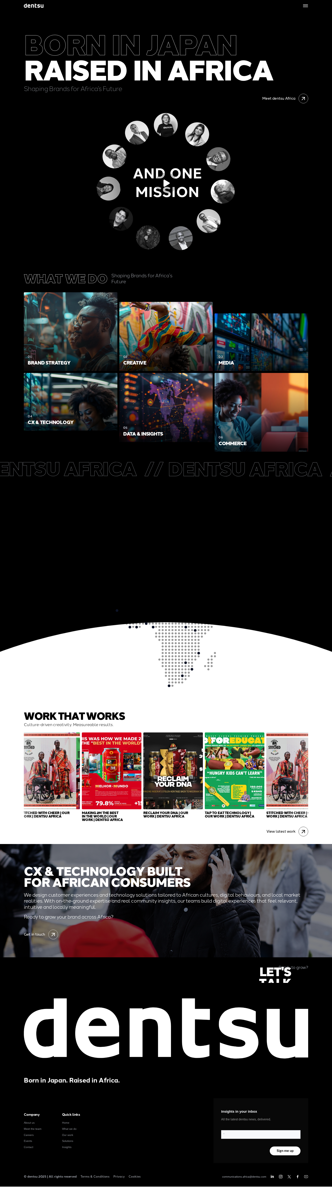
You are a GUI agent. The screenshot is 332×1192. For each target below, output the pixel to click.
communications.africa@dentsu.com (244, 1176)
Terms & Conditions (95, 1176)
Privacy (119, 1176)
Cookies (135, 1176)
